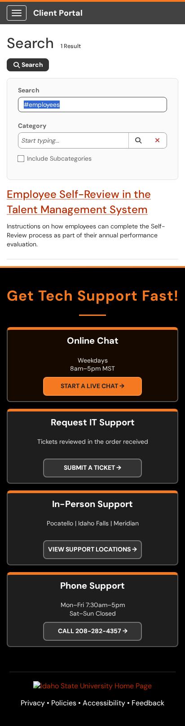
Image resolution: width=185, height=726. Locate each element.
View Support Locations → (92, 549)
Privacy (33, 703)
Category (32, 126)
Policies (63, 703)
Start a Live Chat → (92, 386)
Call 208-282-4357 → (93, 631)
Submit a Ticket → (92, 468)
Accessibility (104, 703)
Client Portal (58, 13)
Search (29, 90)
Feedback (148, 703)
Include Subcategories (59, 158)
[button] (138, 140)
